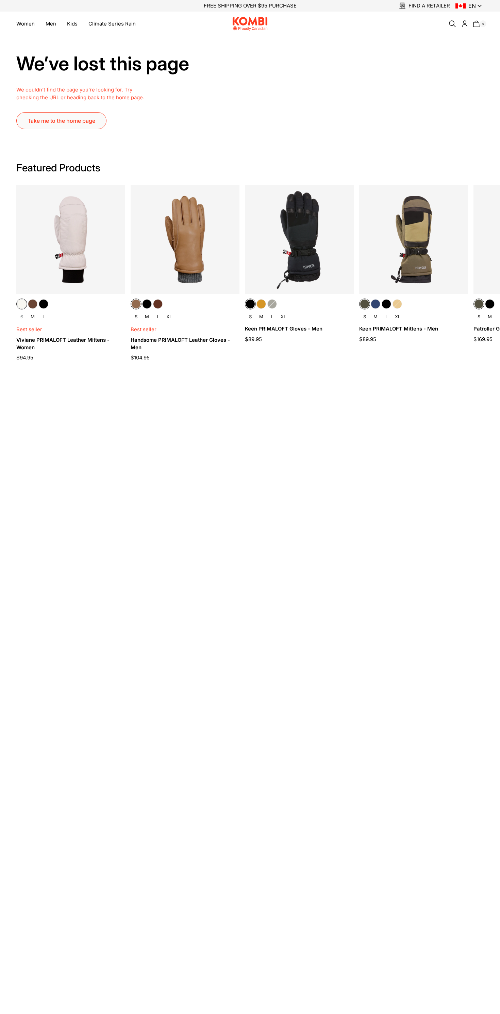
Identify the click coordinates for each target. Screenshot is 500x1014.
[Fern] (272, 304)
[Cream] (22, 304)
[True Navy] (375, 304)
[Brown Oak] (32, 304)
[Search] (451, 23)
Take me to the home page (61, 120)
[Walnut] (158, 304)
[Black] (43, 304)
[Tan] (261, 304)
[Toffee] (136, 304)
